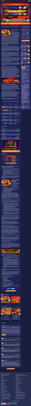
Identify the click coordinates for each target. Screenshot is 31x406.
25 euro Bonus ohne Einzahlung (20, 397)
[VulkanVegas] (25, 54)
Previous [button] (3, 160)
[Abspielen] (29, 46)
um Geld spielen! (11, 151)
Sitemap (2, 400)
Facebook (9, 288)
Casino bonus (3, 392)
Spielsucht (2, 378)
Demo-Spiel (16, 11)
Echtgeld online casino (19, 374)
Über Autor (17, 377)
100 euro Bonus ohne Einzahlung (20, 395)
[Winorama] (25, 62)
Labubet (15, 40)
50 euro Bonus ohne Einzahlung (5, 397)
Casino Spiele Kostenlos (4, 375)
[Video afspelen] (10, 145)
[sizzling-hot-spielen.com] (3, 1)
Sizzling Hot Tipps (6, 316)
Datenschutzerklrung (19, 378)
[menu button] (29, 1)
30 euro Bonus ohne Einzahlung (5, 395)
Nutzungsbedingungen (4, 380)
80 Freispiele (2, 389)
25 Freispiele (2, 383)
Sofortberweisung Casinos (19, 398)
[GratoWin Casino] (25, 46)
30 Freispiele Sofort (18, 383)
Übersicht (25, 59)
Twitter (13, 288)
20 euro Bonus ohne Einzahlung (20, 392)
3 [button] (11, 320)
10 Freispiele (17, 380)
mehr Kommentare (11, 368)
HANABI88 (9, 40)
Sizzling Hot (10, 43)
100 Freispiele (17, 389)
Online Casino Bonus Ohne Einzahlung (21, 375)
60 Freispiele (17, 386)
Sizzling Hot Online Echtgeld (5, 374)
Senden (4, 334)
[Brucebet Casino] (25, 50)
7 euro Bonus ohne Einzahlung (5, 398)
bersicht (25, 47)
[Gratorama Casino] (25, 58)
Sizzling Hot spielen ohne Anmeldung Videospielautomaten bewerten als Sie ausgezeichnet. (16, 316)
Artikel (2, 377)
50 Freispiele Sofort (4, 386)
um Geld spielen (16, 23)
